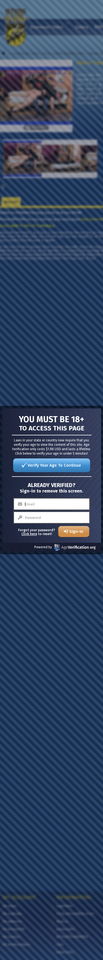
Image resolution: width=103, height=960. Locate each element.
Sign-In (76, 531)
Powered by (43, 547)
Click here (29, 534)
